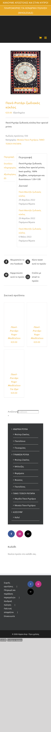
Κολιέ (17, 517)
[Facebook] (11, 533)
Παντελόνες (20, 486)
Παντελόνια (20, 441)
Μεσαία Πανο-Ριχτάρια (27, 139)
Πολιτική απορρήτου (9, 610)
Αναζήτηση (13, 411)
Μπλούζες (19, 466)
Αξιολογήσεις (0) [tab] (9, 176)
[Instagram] (19, 533)
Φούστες (18, 480)
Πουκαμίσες (20, 447)
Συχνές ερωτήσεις (8, 584)
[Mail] (28, 533)
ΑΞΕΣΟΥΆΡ (17, 512)
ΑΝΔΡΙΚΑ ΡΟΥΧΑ (20, 429)
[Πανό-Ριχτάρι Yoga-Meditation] (14, 304)
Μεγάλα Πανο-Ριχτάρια (25, 498)
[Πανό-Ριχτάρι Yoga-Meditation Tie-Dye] (14, 351)
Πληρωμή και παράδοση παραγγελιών (10, 594)
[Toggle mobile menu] (45, 37)
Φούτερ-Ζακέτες (22, 434)
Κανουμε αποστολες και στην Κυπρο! (25, 2)
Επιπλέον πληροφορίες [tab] (9, 165)
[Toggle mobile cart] (40, 37)
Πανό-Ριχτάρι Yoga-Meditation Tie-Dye (14, 381)
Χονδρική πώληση (8, 603)
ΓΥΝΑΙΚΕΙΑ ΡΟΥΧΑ (21, 454)
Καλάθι (3, 640)
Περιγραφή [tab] (9, 157)
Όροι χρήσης (34, 634)
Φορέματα (19, 473)
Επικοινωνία (9, 616)
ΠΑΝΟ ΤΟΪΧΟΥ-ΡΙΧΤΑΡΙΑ (24, 493)
